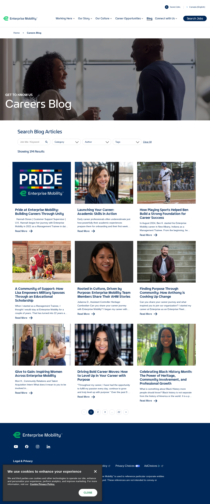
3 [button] (105, 412)
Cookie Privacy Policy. (42, 484)
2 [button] (98, 412)
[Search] (46, 141)
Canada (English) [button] (197, 7)
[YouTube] (16, 446)
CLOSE (88, 492)
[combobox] (66, 142)
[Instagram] (37, 446)
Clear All (147, 142)
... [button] (112, 412)
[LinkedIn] (48, 446)
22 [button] (119, 412)
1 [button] (91, 412)
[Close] (95, 471)
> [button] (126, 412)
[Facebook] (27, 446)
